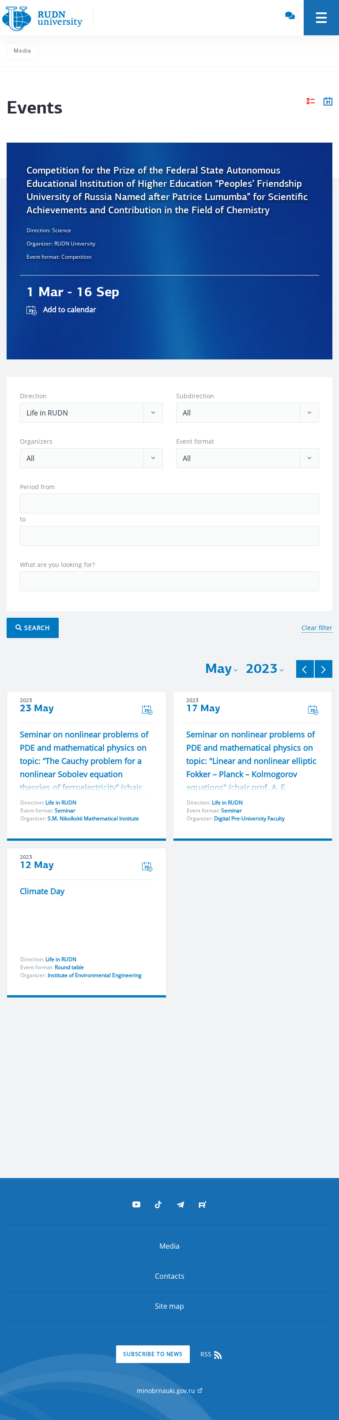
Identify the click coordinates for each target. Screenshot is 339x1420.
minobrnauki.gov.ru (167, 1390)
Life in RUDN (60, 802)
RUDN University (74, 243)
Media (22, 50)
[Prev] (305, 669)
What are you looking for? (57, 564)
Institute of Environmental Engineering (95, 975)
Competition (76, 257)
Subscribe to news (153, 1354)
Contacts (170, 1276)
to (23, 519)
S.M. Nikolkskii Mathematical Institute (93, 818)
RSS (206, 1354)
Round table (69, 967)
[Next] (323, 669)
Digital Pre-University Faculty (249, 818)
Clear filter (316, 627)
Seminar (65, 810)
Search (36, 627)
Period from (37, 487)
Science (61, 230)
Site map (169, 1306)
